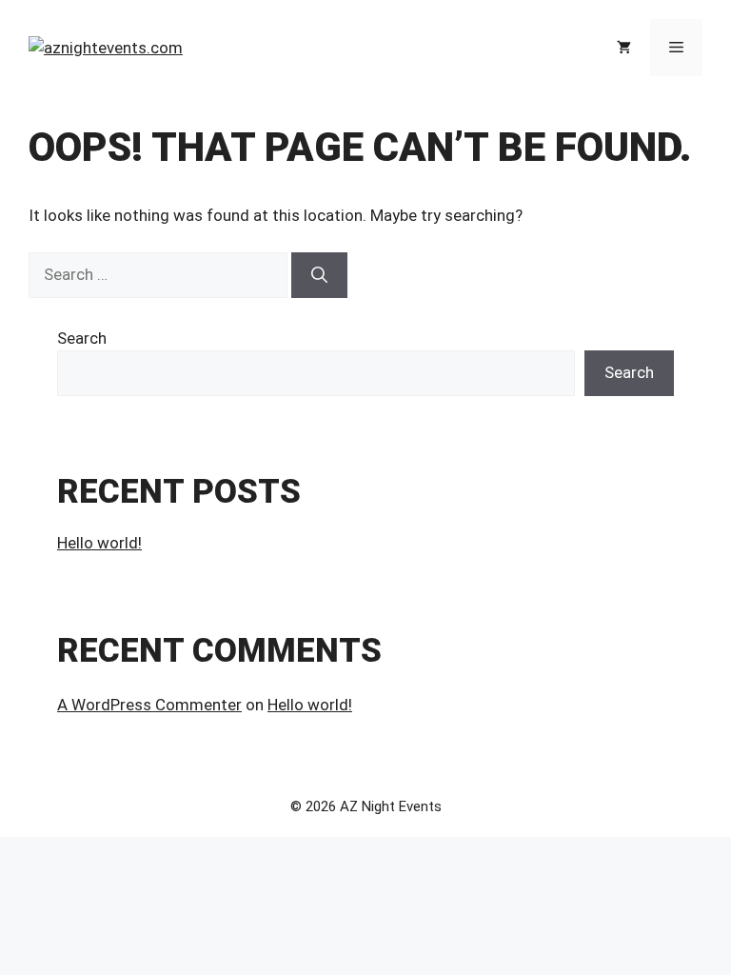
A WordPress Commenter (149, 704)
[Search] (319, 275)
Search (82, 338)
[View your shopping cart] (624, 47)
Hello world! (99, 542)
